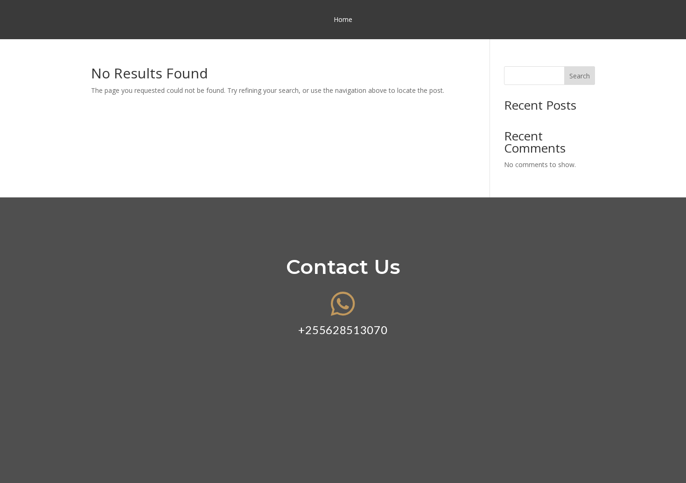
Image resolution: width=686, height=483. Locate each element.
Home (343, 20)
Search (579, 75)
